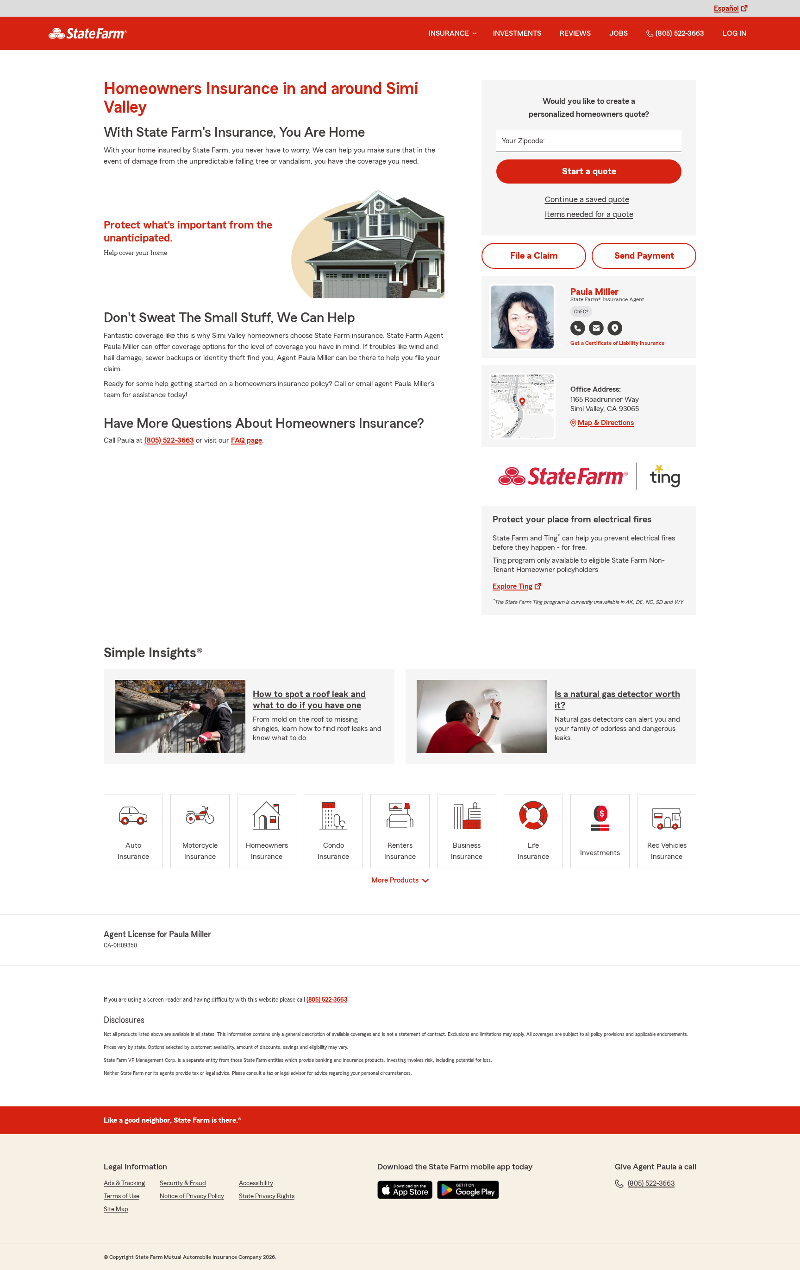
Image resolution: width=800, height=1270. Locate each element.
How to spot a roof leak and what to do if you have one (309, 700)
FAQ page (246, 440)
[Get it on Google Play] (468, 1190)
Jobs (618, 33)
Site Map (116, 1209)
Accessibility (256, 1183)
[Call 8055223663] (577, 328)
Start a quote (589, 171)
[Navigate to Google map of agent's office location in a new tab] (614, 328)
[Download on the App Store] (405, 1190)
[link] (87, 33)
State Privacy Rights (266, 1196)
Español (726, 8)
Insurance (449, 33)
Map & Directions (606, 422)
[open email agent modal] (596, 329)
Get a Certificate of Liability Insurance (617, 343)
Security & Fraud (183, 1183)
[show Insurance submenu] (472, 33)
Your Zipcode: (523, 141)
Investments (517, 33)
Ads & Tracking (124, 1183)
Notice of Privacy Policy (192, 1196)
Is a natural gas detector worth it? (617, 700)
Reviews (575, 33)
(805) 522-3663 (680, 33)
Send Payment (644, 255)
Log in (734, 33)
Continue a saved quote (587, 199)
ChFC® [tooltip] (581, 311)
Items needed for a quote (589, 214)
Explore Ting (512, 586)
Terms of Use (121, 1196)
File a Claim (534, 255)
